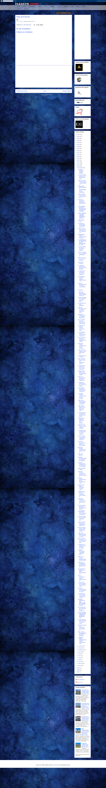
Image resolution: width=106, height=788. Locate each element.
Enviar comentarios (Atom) (46, 94)
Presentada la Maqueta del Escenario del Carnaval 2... (81, 389)
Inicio (45, 91)
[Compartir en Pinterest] (42, 25)
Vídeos (40, 6)
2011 (78, 164)
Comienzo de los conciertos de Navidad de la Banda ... (82, 414)
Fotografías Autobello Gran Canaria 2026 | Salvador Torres (85, 745)
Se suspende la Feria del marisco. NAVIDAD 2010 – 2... (82, 279)
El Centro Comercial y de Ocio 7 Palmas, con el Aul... (82, 590)
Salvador (66, 6)
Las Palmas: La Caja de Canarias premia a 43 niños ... (81, 328)
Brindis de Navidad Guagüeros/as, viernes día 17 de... (82, 450)
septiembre (81, 649)
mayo (79, 657)
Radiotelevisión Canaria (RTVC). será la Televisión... (82, 236)
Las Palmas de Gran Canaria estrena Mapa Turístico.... (81, 595)
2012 (78, 162)
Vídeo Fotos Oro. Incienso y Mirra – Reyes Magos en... (82, 182)
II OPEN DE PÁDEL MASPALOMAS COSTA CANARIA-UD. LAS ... (82, 640)
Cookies (19, 8)
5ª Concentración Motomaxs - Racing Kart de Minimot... (82, 507)
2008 (78, 669)
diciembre (80, 167)
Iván (72, 6)
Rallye (24, 6)
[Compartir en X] (39, 25)
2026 (78, 134)
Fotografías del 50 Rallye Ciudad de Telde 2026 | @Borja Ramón (85, 718)
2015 (78, 156)
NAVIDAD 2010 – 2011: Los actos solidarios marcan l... (82, 426)
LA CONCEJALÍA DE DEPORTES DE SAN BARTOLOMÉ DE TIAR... (82, 242)
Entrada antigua (67, 91)
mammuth (55, 764)
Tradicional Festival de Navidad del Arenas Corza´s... (81, 202)
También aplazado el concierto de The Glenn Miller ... (82, 299)
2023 (78, 140)
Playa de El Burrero (20, 21)
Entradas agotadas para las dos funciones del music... (82, 481)
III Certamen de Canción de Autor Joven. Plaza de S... (81, 367)
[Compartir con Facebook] (41, 25)
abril (79, 659)
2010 (78, 166)
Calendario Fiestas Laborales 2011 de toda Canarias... (82, 346)
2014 (78, 158)
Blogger (68, 764)
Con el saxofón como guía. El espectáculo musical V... (81, 437)
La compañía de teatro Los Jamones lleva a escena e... (82, 334)
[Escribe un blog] (38, 25)
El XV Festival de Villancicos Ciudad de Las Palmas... (82, 339)
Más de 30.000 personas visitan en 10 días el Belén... (82, 321)
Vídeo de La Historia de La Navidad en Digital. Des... (81, 378)
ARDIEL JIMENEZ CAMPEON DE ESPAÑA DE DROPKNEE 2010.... (82, 615)
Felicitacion (80, 290)
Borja (78, 6)
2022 (78, 142)
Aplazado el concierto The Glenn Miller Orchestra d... (81, 316)
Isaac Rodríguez (80, 679)
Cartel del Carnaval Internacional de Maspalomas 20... (82, 474)
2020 (78, 146)
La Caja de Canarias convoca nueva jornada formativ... (82, 396)
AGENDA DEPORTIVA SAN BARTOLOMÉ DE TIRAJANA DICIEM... (82, 602)
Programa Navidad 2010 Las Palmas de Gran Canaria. (82, 464)
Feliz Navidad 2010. (81, 220)
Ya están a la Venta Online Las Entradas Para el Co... (81, 225)
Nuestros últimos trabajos (82, 469)
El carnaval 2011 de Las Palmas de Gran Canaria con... (82, 609)
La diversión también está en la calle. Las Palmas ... (82, 384)
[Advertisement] (43, 76)
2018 (78, 150)
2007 (78, 671)
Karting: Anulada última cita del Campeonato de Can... (82, 529)
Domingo (52, 6)
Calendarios (32, 6)
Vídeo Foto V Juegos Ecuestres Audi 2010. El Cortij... (82, 558)
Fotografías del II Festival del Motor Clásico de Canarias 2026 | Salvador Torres (85, 706)
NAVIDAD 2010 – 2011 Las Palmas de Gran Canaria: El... (82, 494)
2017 (78, 152)
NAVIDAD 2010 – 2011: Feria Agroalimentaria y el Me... (82, 373)
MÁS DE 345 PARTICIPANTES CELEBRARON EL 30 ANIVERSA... (82, 189)
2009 (78, 668)
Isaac (46, 6)
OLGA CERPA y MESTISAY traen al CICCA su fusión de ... (82, 512)
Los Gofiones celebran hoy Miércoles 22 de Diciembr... (82, 267)
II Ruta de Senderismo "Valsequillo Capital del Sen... (81, 552)
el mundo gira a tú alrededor (82, 356)
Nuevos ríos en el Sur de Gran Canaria (82, 259)
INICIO (18, 6)
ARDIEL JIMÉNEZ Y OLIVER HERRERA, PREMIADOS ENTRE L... (82, 216)
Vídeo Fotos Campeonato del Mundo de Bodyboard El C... (81, 565)
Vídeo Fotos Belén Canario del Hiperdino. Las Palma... (82, 402)
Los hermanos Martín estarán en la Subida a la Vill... (82, 584)
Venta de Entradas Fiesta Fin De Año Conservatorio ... (82, 286)
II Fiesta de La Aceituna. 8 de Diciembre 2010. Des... (82, 546)
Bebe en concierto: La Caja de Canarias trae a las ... (82, 578)
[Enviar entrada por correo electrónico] (34, 24)
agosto (80, 651)
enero (79, 665)
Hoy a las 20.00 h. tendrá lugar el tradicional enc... (82, 518)
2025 (78, 136)
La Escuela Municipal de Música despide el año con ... (82, 293)
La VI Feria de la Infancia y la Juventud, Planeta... (82, 248)
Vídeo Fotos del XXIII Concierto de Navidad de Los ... (82, 230)
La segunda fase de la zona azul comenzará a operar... (82, 621)
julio (79, 653)
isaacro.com (79, 682)
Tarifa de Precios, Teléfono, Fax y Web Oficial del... (82, 351)
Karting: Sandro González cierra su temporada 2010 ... (82, 540)
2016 (78, 154)
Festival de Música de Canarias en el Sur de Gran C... (82, 501)
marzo (79, 661)
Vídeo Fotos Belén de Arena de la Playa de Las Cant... (82, 535)
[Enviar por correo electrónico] (37, 25)
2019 (78, 148)
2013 (78, 160)
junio (79, 655)
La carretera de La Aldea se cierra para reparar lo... (81, 272)
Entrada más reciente (21, 91)
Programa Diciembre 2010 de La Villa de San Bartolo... (82, 459)
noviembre (80, 646)
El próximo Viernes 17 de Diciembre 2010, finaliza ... (82, 443)
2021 (78, 144)
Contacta (26, 8)
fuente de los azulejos (81, 263)
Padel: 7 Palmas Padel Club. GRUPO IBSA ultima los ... (81, 523)
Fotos (59, 6)
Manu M (33, 21)
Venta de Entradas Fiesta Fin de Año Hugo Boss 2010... (82, 310)
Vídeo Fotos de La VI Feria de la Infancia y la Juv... (82, 196)
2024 (78, 138)
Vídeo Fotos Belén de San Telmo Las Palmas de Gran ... (81, 408)
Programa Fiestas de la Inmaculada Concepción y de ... (82, 627)
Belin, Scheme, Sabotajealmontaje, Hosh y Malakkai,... (82, 633)
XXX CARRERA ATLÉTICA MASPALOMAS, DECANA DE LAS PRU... (82, 209)
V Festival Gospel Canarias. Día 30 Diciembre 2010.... (82, 176)
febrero (80, 663)
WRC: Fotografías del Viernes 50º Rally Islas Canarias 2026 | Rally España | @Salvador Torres (82, 731)
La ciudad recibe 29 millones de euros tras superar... (82, 432)
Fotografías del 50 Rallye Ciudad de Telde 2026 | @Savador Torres (85, 691)
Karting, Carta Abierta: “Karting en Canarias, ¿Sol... (81, 487)
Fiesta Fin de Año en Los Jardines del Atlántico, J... (82, 254)
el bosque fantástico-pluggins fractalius (81, 171)
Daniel (83, 6)
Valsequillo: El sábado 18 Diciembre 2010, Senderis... (81, 420)
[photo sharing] (17, 20)
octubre (80, 647)
